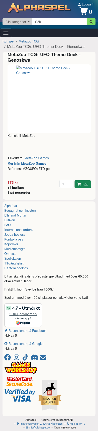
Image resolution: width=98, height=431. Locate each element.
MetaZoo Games (36, 158)
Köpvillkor (11, 244)
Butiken (9, 220)
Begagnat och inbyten (20, 210)
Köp (85, 184)
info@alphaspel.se (39, 427)
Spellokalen (12, 258)
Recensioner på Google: (26, 343)
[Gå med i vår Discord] (35, 358)
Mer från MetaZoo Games (27, 163)
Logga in (87, 4)
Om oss (9, 253)
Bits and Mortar (15, 215)
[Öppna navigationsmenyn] (6, 33)
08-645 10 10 (77, 423)
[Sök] (91, 21)
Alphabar (10, 205)
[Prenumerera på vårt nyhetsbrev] (43, 358)
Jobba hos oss (14, 234)
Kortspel (8, 41)
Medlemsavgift (14, 248)
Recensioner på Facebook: (27, 330)
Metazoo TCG (29, 41)
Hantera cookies (16, 268)
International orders (18, 229)
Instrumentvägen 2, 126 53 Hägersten (41, 423)
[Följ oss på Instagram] (17, 358)
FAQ (7, 224)
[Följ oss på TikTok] (26, 358)
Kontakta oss (13, 239)
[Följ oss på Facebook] (8, 358)
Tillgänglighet (13, 263)
